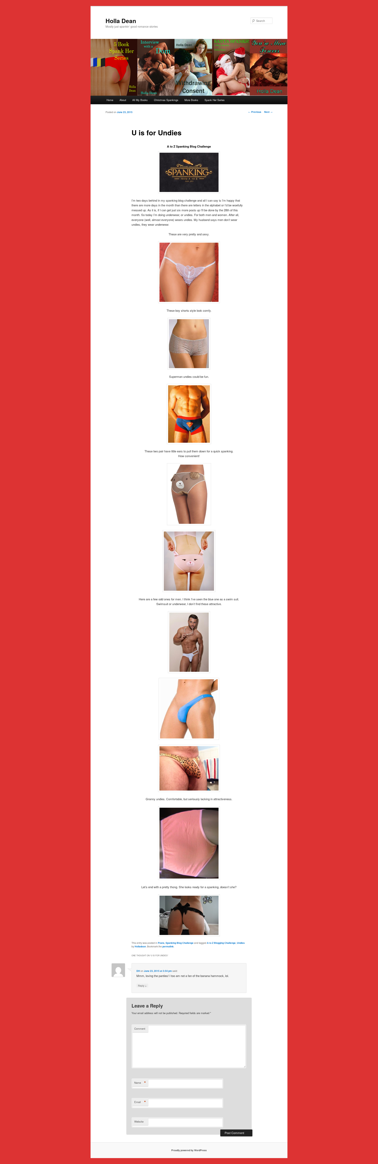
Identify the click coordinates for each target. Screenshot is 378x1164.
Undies (241, 943)
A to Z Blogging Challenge (221, 943)
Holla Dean (121, 20)
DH (138, 971)
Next (268, 112)
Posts (161, 943)
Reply (142, 985)
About (123, 100)
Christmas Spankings (166, 100)
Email (140, 1102)
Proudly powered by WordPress (189, 1150)
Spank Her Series (215, 100)
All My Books (140, 100)
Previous (254, 112)
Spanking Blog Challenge (180, 943)
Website (139, 1121)
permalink (168, 946)
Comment (139, 1028)
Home (110, 100)
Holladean (140, 946)
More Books (191, 100)
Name (140, 1083)
